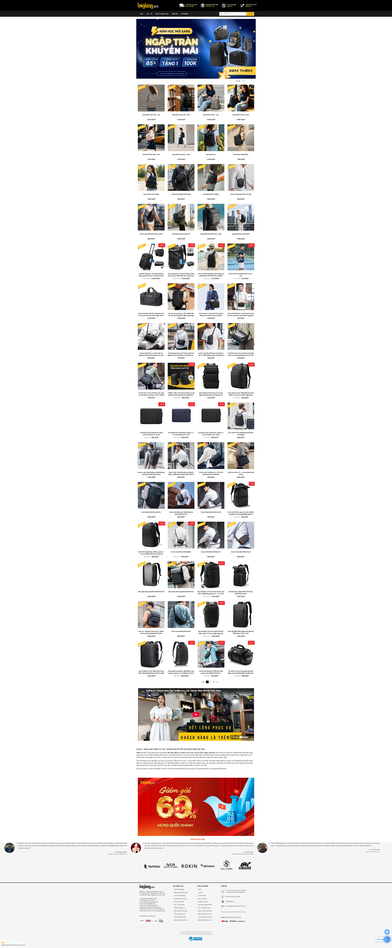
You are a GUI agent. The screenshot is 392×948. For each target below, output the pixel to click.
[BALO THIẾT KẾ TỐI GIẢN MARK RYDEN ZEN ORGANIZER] (240, 416)
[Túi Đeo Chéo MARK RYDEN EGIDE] (181, 177)
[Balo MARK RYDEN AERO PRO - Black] (211, 217)
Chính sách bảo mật (179, 914)
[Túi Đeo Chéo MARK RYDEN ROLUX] (240, 535)
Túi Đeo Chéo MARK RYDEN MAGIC (181, 631)
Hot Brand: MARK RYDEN (205, 905)
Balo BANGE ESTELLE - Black (241, 115)
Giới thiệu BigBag (179, 889)
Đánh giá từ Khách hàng (181, 892)
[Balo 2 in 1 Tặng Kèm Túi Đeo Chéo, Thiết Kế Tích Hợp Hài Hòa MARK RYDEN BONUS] (151, 615)
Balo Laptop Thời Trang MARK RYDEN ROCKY (181, 591)
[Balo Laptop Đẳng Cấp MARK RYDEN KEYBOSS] (151, 575)
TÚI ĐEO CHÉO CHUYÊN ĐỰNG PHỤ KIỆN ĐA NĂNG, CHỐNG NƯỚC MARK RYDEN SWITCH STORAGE (181, 474)
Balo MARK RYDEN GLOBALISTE (181, 234)
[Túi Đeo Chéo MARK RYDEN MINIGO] (181, 535)
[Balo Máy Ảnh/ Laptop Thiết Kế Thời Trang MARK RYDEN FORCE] (240, 575)
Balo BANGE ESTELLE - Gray (211, 115)
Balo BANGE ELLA (211, 154)
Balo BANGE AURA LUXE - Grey (151, 115)
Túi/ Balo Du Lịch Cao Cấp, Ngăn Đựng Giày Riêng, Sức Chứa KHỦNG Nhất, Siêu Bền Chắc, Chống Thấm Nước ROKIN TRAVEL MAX (241, 673)
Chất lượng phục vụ (179, 908)
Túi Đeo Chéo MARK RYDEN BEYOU (211, 552)
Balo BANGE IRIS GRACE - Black (181, 154)
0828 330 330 (229, 896)
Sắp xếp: (237, 81)
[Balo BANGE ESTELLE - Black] (240, 98)
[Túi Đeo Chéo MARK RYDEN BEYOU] (211, 535)
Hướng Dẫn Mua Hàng (180, 898)
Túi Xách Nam (202, 895)
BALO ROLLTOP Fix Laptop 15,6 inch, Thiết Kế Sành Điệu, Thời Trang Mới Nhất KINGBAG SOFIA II (241, 514)
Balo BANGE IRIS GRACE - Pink (151, 154)
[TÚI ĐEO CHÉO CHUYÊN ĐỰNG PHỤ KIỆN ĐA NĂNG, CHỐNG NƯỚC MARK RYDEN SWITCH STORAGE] (181, 456)
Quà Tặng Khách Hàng (204, 908)
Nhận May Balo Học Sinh (205, 920)
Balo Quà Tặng (202, 898)
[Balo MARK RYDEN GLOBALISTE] (181, 217)
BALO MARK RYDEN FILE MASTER (151, 512)
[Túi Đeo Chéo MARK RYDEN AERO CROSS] (151, 217)
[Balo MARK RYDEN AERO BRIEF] (240, 217)
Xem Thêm (215, 682)
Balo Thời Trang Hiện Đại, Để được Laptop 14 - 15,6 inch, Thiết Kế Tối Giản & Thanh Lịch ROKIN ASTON (151, 554)
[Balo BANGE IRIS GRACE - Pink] (151, 138)
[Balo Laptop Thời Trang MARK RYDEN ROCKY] (181, 575)
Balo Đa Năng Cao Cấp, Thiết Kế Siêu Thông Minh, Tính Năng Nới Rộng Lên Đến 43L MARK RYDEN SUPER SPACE (151, 673)
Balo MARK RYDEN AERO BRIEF (241, 234)
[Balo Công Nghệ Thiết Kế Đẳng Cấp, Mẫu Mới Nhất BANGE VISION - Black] (240, 615)
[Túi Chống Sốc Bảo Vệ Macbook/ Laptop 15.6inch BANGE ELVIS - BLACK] (151, 416)
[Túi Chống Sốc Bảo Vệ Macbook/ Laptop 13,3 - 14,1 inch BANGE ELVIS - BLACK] (211, 416)
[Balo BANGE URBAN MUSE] (240, 138)
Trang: (203, 682)
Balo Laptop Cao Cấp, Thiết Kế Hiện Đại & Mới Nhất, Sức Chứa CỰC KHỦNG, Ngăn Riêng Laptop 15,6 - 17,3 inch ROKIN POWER (241, 395)
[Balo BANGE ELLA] (211, 138)
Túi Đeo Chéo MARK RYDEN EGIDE (181, 194)
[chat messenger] (387, 934)
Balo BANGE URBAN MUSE (240, 154)
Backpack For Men (203, 901)
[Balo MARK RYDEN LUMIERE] (211, 177)
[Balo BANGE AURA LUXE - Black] (181, 98)
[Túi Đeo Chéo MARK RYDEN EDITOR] (211, 495)
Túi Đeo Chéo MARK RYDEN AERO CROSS (151, 234)
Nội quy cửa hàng (179, 901)
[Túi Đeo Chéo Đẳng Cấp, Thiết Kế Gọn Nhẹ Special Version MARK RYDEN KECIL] (211, 654)
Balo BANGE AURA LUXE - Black (181, 115)
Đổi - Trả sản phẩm (179, 905)
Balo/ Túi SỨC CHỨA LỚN (205, 911)
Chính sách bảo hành (180, 917)
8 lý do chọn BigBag (179, 895)
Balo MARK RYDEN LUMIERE (211, 194)
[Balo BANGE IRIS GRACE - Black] (181, 138)
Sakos (200, 889)
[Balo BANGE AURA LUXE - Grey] (151, 98)
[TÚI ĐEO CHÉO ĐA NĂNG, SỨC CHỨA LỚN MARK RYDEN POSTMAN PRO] (211, 456)
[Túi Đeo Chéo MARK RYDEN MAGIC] (181, 615)
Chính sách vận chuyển (180, 911)
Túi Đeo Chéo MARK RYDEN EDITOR (211, 512)
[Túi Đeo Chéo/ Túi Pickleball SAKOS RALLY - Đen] (240, 257)
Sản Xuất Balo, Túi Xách (205, 914)
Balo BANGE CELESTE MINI (151, 194)
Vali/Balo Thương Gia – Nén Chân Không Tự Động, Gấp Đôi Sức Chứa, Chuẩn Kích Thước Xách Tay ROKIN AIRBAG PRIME (151, 276)
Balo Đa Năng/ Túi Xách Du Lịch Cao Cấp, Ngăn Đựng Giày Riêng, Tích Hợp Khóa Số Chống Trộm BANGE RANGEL (211, 395)
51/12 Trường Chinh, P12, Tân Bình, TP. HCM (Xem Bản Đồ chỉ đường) (236, 891)
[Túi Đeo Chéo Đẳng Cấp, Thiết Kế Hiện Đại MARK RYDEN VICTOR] (181, 495)
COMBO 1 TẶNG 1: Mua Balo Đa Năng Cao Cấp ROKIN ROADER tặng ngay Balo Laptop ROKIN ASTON (181, 395)
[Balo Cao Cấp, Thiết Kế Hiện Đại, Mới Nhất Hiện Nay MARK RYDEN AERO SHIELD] (151, 456)
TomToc (200, 892)
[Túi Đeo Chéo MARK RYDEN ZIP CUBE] (240, 177)
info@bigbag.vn (230, 901)
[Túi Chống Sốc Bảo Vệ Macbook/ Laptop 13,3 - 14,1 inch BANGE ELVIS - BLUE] (181, 416)
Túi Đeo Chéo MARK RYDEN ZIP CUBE (240, 194)
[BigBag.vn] (148, 5)
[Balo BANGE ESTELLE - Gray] (211, 98)
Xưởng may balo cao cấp (205, 917)
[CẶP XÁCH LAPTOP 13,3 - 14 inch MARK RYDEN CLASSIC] (240, 456)
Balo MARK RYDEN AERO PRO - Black (210, 234)
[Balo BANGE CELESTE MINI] (151, 177)
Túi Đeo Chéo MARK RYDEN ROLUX (241, 552)
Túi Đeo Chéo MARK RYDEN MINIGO (181, 552)
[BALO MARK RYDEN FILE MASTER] (151, 495)
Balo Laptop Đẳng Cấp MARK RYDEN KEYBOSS (151, 591)
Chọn (243, 80)
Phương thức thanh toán (181, 920)
